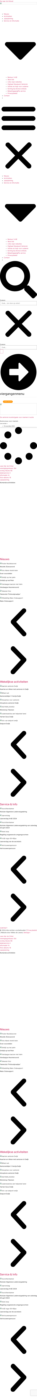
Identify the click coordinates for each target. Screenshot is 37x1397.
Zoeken (2, 300)
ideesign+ (26, 932)
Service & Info (8, 804)
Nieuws (6, 14)
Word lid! (11, 80)
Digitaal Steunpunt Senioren (18, 84)
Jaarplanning (8, 19)
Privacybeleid (12, 93)
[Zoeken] (1, 351)
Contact (7, 96)
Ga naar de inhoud (6, 1)
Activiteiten (8, 16)
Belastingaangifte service (17, 91)
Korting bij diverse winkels (17, 89)
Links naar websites (15, 82)
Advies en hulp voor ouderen (18, 86)
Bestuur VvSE (12, 77)
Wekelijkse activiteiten (14, 681)
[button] (18, 137)
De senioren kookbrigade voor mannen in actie (17, 417)
